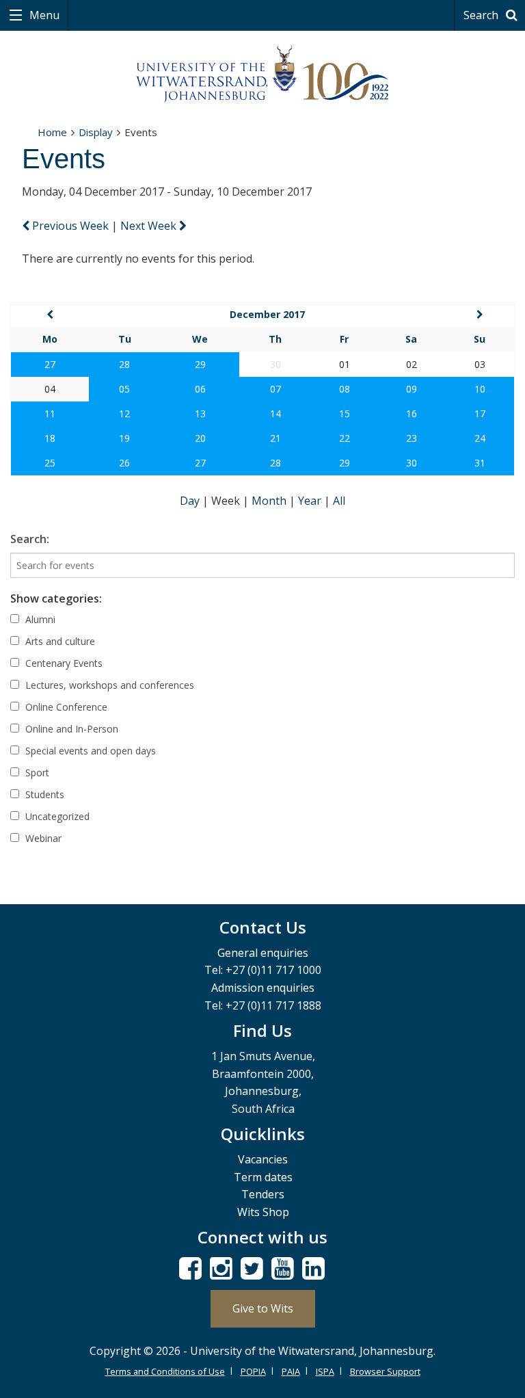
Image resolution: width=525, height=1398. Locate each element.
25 (49, 462)
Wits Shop (263, 1211)
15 (344, 413)
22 (344, 438)
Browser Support (385, 1371)
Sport (36, 772)
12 (124, 413)
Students (43, 794)
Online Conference (65, 706)
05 (124, 388)
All (339, 500)
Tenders (262, 1194)
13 (200, 413)
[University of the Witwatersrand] (262, 74)
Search (482, 15)
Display (96, 132)
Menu (43, 15)
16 (411, 413)
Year (311, 500)
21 (275, 438)
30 (411, 462)
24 (479, 438)
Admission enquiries (262, 987)
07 (275, 388)
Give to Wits (262, 1308)
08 (344, 388)
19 (124, 438)
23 (411, 438)
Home (52, 132)
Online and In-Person (70, 728)
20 (200, 438)
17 (479, 413)
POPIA (253, 1371)
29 (200, 364)
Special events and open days (89, 750)
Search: (29, 538)
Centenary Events (63, 663)
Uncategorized (56, 816)
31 (479, 462)
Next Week (149, 225)
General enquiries (262, 952)
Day (191, 500)
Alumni (39, 619)
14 (275, 413)
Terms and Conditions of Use (165, 1371)
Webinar (42, 838)
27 (49, 364)
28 (124, 364)
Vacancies (263, 1159)
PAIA (291, 1371)
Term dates (263, 1177)
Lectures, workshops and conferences (108, 684)
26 (124, 462)
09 (411, 388)
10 (479, 388)
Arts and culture (59, 641)
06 (200, 388)
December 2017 (267, 314)
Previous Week (70, 225)
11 (49, 413)
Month (270, 500)
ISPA (325, 1371)
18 (49, 438)
